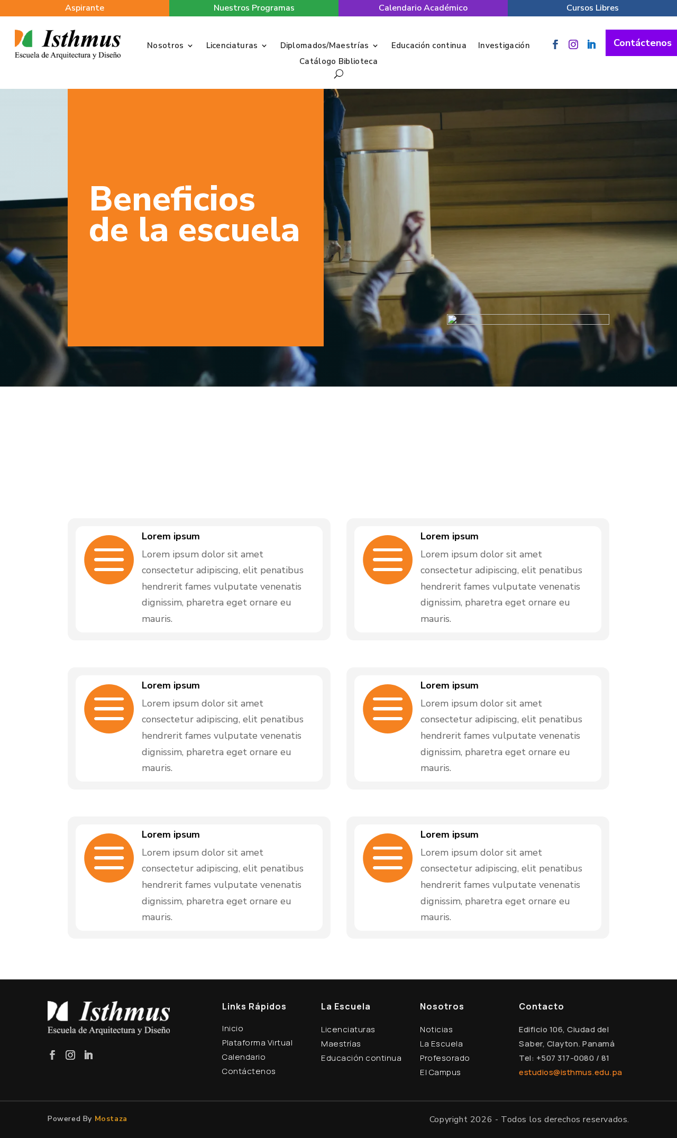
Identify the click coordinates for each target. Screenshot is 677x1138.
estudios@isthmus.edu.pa (571, 1072)
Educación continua (428, 46)
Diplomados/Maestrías (324, 46)
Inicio (232, 1028)
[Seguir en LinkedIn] (591, 44)
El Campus (440, 1072)
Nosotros (165, 46)
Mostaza (111, 1119)
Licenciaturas (232, 46)
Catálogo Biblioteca (338, 62)
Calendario (244, 1056)
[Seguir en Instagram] (573, 44)
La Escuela (441, 1043)
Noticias (436, 1029)
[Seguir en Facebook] (555, 44)
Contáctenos (643, 42)
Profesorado (445, 1057)
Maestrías (341, 1043)
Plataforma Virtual (257, 1042)
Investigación (504, 46)
